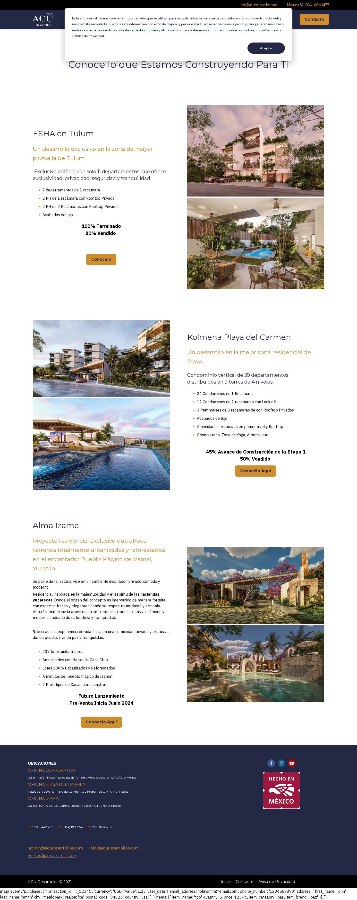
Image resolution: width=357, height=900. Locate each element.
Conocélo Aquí (255, 471)
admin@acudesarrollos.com (56, 848)
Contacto (314, 19)
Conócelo (101, 259)
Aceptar (266, 48)
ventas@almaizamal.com (52, 855)
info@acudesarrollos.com (259, 4)
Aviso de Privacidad (276, 881)
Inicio (226, 881)
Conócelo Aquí (101, 722)
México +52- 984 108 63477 (308, 4)
